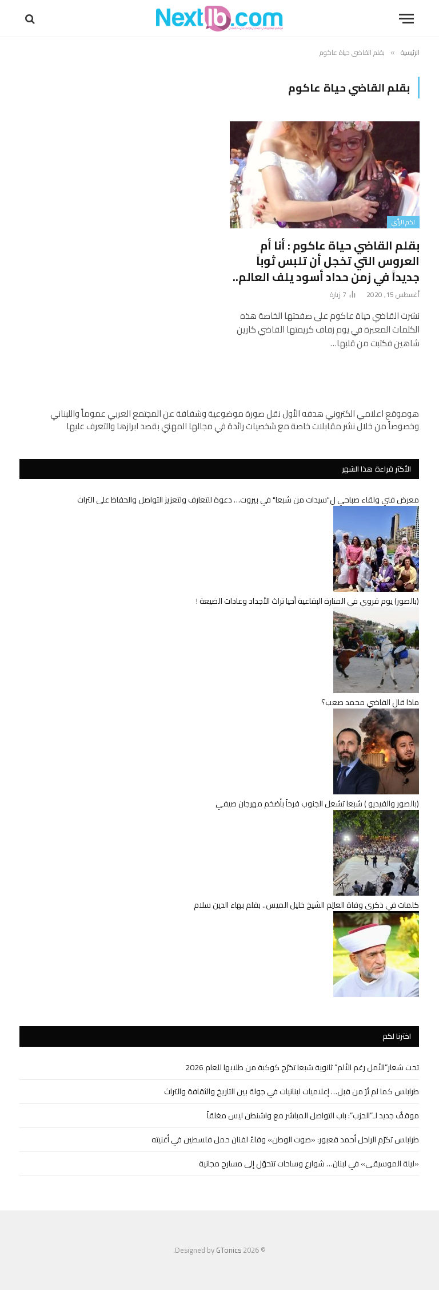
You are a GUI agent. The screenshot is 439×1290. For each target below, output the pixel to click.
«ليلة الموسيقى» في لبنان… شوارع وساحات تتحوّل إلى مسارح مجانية (309, 1163)
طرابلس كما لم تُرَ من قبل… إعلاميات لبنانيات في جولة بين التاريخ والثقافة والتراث (291, 1091)
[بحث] (31, 18)
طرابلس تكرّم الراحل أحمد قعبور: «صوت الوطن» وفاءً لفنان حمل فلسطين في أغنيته (285, 1139)
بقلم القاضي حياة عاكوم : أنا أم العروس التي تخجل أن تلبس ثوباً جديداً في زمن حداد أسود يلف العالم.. (326, 261)
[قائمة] (406, 18)
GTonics (228, 1250)
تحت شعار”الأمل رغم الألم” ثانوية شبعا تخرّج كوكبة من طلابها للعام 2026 (302, 1067)
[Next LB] (219, 18)
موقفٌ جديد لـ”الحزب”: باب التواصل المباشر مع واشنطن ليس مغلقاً (313, 1115)
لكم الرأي (403, 222)
